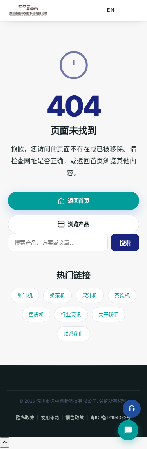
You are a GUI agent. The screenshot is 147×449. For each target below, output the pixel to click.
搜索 (125, 243)
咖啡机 (25, 295)
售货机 (36, 314)
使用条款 (50, 417)
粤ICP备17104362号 (110, 417)
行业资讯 (71, 314)
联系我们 (73, 333)
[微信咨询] (128, 430)
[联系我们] (132, 409)
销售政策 (74, 417)
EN (110, 10)
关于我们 (108, 314)
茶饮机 (122, 295)
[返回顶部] (4, 442)
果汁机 (90, 295)
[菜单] (129, 10)
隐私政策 (25, 417)
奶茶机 (57, 295)
